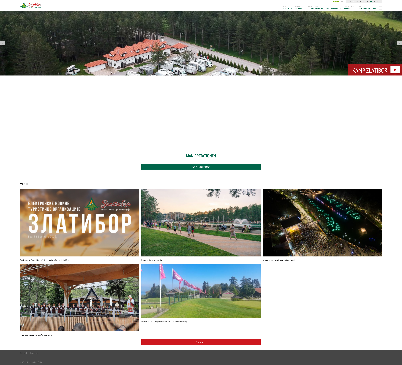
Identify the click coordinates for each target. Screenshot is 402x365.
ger (371, 1)
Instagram (34, 353)
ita (378, 1)
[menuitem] (287, 8)
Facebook (23, 353)
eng (357, 1)
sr (350, 1)
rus (364, 1)
